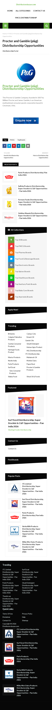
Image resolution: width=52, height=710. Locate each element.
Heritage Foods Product (13, 351)
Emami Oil (30, 337)
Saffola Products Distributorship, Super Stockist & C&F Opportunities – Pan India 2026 (32, 188)
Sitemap (25, 620)
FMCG (10, 34)
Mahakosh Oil (32, 357)
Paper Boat (31, 364)
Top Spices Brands (22, 271)
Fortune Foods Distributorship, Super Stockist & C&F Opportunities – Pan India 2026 (32, 202)
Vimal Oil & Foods (33, 377)
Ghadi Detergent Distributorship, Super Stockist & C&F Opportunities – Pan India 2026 (30, 588)
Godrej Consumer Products (14, 345)
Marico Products (14, 357)
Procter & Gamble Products (33, 368)
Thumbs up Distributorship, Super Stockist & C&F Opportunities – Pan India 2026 (11, 601)
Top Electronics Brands (24, 265)
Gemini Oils (29, 340)
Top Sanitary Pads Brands (26, 284)
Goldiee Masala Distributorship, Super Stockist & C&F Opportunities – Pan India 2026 (32, 215)
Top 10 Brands (21, 240)
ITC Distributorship (32, 354)
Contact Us (39, 11)
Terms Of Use (8, 614)
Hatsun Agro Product (34, 347)
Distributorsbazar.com (26, 4)
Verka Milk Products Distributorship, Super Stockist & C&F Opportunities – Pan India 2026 (32, 531)
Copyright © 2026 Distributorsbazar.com (11, 625)
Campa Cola (31, 334)
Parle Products (13, 364)
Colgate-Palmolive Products (15, 338)
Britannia (11, 334)
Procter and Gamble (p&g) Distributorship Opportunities (23, 87)
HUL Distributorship (34, 351)
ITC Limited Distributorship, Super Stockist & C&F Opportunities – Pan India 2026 (32, 489)
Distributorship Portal (10, 51)
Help (23, 617)
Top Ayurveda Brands (24, 297)
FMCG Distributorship (26, 18)
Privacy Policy (27, 614)
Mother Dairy (32, 361)
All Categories (23, 11)
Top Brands (21, 140)
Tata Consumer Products (15, 372)
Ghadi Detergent (33, 344)
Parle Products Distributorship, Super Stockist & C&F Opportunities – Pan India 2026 (11, 588)
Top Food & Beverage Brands (27, 259)
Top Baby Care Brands (24, 290)
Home (10, 11)
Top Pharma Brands (23, 252)
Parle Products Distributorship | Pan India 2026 (32, 174)
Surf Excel (11, 367)
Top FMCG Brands (22, 246)
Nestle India (12, 361)
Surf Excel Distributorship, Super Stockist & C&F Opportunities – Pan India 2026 (26, 423)
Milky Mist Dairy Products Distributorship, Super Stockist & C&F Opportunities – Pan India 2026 (32, 547)
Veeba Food (12, 377)
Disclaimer (6, 617)
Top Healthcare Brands (24, 278)
